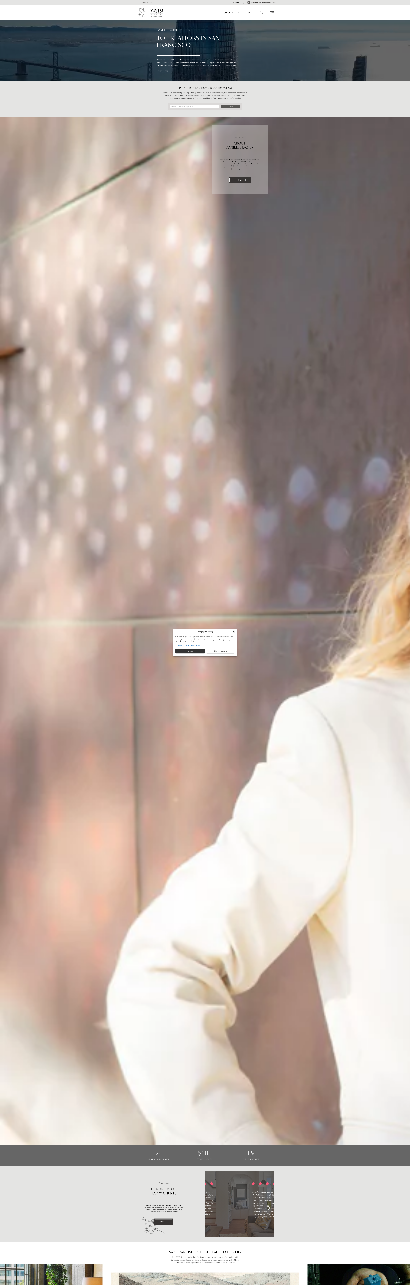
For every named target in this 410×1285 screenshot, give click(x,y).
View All (164, 1222)
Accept (190, 651)
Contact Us (238, 3)
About (229, 12)
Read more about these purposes (189, 645)
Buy (240, 12)
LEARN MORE (162, 71)
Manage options (220, 651)
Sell (250, 12)
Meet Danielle (239, 180)
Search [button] (231, 107)
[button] (234, 632)
